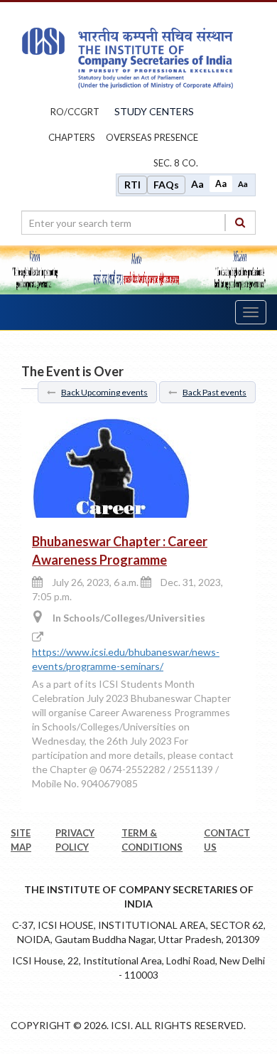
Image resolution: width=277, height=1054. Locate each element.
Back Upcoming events (104, 392)
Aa (197, 184)
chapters (71, 137)
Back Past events (214, 392)
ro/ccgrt (74, 111)
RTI (132, 185)
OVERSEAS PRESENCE (152, 137)
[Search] (240, 222)
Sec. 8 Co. (175, 163)
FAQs (166, 185)
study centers (154, 111)
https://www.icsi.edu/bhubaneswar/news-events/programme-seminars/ (125, 659)
